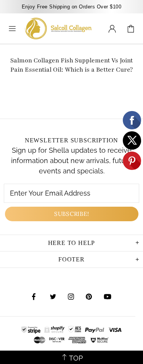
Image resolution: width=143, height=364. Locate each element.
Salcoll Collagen (58, 28)
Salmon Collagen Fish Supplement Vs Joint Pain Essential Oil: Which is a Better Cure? (71, 65)
